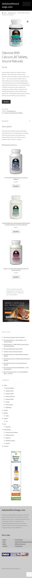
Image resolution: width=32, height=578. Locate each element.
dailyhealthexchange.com (10, 5)
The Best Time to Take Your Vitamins (13, 351)
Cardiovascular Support (12, 432)
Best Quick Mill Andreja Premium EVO (13, 349)
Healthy (6, 413)
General (6, 410)
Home (5, 13)
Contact (5, 546)
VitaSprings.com (12, 13)
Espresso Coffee (10, 393)
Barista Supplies (10, 388)
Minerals (8, 443)
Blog (4, 542)
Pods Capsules (9, 404)
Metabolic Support (10, 440)
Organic (6, 418)
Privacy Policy (19, 539)
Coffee (5, 385)
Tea (6, 421)
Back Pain (8, 426)
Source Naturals (13, 113)
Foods (7, 415)
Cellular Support (10, 435)
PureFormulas (7, 429)
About (4, 544)
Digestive (8, 438)
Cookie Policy (19, 546)
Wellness (20, 113)
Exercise (7, 113)
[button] (27, 21)
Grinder (7, 402)
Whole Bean (8, 407)
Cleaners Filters (10, 391)
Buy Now (6, 102)
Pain (5, 424)
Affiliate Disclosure (20, 544)
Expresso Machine (10, 396)
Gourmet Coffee (10, 399)
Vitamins (6, 446)
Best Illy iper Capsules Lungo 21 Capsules (14, 337)
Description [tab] (5, 121)
